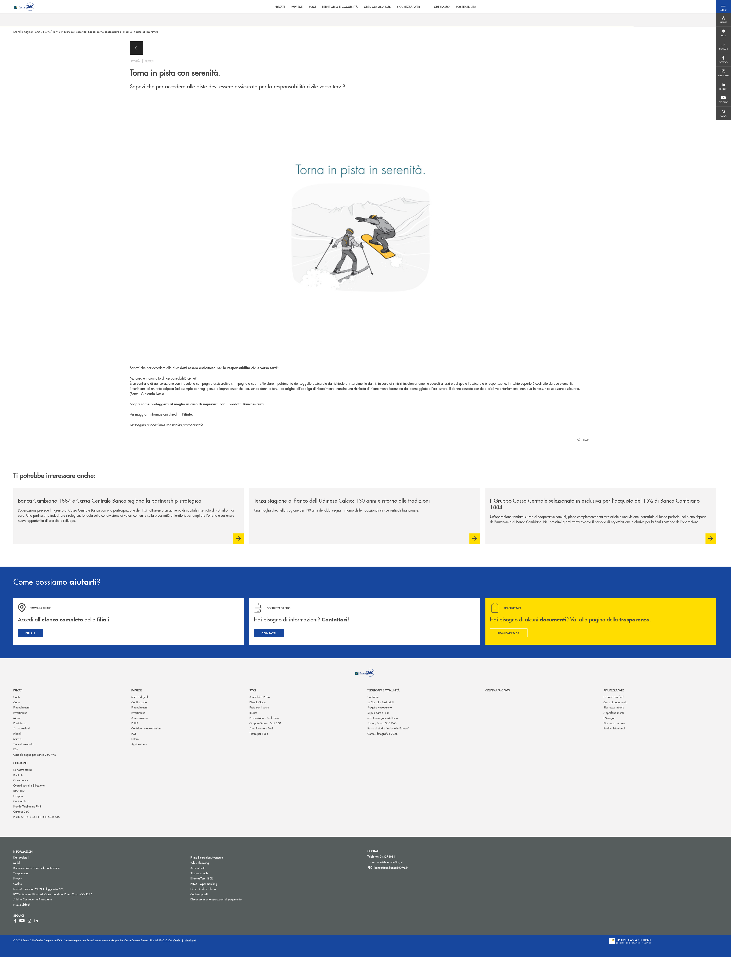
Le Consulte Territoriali (380, 702)
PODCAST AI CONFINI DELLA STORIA (36, 817)
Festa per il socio (259, 707)
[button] (723, 6)
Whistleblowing (214, 863)
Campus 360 (21, 811)
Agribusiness (139, 744)
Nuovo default (21, 905)
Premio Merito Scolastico (264, 718)
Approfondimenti (613, 713)
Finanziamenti (21, 707)
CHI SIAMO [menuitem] (442, 6)
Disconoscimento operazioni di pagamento (216, 899)
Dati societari (21, 857)
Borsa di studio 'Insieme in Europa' (388, 728)
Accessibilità (197, 868)
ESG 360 (19, 790)
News (46, 32)
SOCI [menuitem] (312, 6)
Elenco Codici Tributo (217, 889)
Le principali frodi (613, 697)
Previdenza (19, 723)
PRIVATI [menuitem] (280, 6)
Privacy (17, 878)
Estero (135, 739)
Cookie (17, 884)
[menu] (375, 6)
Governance (20, 780)
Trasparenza (20, 873)
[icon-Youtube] (22, 921)
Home (37, 32)
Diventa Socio (257, 702)
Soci (252, 690)
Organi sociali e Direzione (29, 785)
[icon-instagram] (29, 921)
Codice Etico (20, 801)
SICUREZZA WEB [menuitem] (408, 6)
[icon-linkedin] (36, 921)
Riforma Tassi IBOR (216, 878)
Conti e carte (139, 702)
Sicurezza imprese (614, 723)
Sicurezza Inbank (613, 707)
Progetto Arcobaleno (379, 707)
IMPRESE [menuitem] (297, 6)
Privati (17, 690)
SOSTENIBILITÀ (466, 6)
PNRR (134, 723)
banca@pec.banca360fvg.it (391, 867)
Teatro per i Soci (259, 734)
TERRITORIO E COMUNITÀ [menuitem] (340, 6)
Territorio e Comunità (383, 690)
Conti (16, 697)
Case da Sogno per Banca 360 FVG (34, 754)
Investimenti (20, 713)
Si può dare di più (378, 713)
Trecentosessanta (23, 744)
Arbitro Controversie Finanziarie (47, 899)
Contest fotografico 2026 (382, 734)
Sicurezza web (613, 690)
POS (133, 734)
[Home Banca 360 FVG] (24, 6)
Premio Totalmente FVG (27, 806)
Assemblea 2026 (259, 697)
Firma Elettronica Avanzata (206, 857)
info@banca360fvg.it (390, 862)
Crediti (176, 940)
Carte (16, 702)
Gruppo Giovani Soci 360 (265, 723)
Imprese (136, 690)
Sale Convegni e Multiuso (382, 718)
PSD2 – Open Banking (218, 884)
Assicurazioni (21, 728)
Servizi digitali (139, 697)
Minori (17, 718)
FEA (15, 749)
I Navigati (609, 718)
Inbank (17, 734)
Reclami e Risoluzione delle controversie (36, 868)
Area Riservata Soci (261, 728)
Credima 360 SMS (497, 690)
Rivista (253, 713)
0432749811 (388, 856)
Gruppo (18, 796)
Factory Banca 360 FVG (382, 723)
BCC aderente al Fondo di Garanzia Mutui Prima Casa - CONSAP (67, 894)
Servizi (17, 739)
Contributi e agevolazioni (146, 728)
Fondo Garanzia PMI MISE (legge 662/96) (53, 889)
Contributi (373, 697)
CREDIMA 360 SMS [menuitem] (377, 6)
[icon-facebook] (15, 921)
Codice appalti (199, 894)
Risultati (18, 775)
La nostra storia (22, 770)
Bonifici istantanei (614, 728)
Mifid (16, 863)
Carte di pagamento (615, 702)
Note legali (190, 940)
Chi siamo (20, 763)
